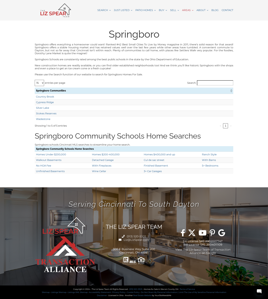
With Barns (209, 160)
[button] (231, 91)
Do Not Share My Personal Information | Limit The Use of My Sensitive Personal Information (183, 292)
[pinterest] (212, 232)
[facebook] (183, 232)
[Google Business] (221, 232)
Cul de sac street (154, 160)
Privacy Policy (118, 292)
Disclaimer (102, 295)
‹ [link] (220, 125)
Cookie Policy (133, 292)
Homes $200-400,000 (106, 154)
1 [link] (225, 125)
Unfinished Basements (50, 171)
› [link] (230, 125)
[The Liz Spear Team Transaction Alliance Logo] (56, 4)
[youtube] (203, 232)
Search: (191, 82)
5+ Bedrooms (210, 165)
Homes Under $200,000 (51, 154)
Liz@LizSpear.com (136, 240)
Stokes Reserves (46, 113)
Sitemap (46, 292)
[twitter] (191, 232)
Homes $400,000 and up (159, 154)
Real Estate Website (142, 295)
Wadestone (43, 119)
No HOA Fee (43, 165)
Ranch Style (209, 154)
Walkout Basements (48, 160)
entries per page (55, 82)
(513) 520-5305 (136, 236)
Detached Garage (103, 160)
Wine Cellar (99, 171)
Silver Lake (42, 107)
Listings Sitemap (58, 292)
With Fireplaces (101, 165)
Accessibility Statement (100, 292)
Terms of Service (187, 289)
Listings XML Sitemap (78, 292)
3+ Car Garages (153, 171)
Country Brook (45, 96)
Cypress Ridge (45, 102)
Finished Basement (156, 165)
